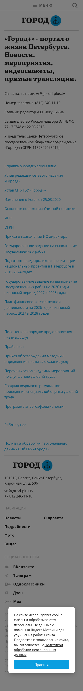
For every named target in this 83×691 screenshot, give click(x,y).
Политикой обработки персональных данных (38, 650)
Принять (42, 664)
